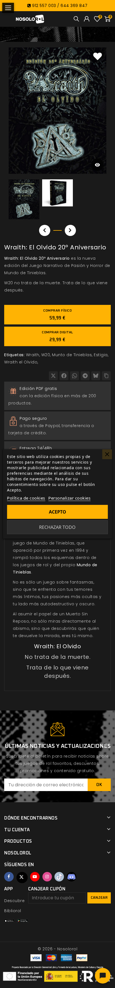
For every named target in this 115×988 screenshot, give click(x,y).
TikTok (59, 876)
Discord (71, 876)
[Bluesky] (95, 375)
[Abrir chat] (103, 976)
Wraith (32, 355)
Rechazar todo (57, 527)
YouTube (35, 876)
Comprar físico (57, 314)
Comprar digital (57, 336)
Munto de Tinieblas (72, 355)
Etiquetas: (14, 355)
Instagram (47, 876)
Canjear (99, 898)
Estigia (101, 355)
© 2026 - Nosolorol (57, 949)
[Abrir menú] (8, 8)
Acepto (57, 512)
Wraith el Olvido (20, 362)
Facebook (9, 876)
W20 (45, 355)
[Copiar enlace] (106, 375)
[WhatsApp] (74, 375)
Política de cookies (26, 498)
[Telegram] (85, 375)
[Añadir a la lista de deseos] (97, 56)
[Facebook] (63, 375)
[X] (53, 375)
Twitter (22, 877)
